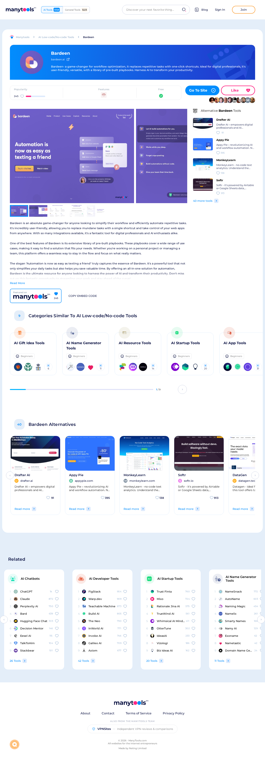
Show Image (71, 163)
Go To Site (198, 90)
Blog (204, 9)
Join (244, 9)
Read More (17, 283)
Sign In (220, 9)
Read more (22, 509)
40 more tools (202, 201)
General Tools (76, 9)
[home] (21, 9)
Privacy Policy (173, 713)
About (85, 713)
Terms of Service (139, 713)
